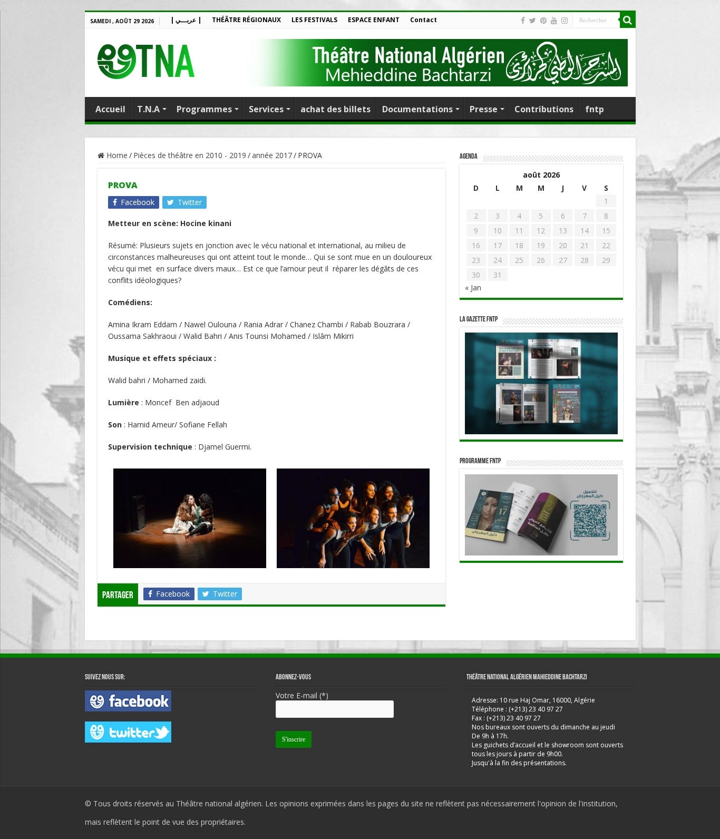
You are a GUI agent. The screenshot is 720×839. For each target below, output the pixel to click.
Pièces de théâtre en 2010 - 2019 (189, 155)
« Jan (473, 287)
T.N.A (148, 109)
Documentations (417, 109)
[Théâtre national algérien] (145, 59)
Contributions (543, 109)
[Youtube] (554, 20)
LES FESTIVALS (314, 19)
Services (266, 109)
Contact (423, 19)
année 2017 (272, 155)
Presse (484, 109)
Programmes (204, 109)
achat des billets (335, 109)
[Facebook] (523, 20)
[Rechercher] (628, 20)
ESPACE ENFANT (374, 19)
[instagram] (564, 20)
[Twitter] (532, 20)
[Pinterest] (543, 20)
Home (116, 155)
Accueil (110, 109)
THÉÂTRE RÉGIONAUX (246, 19)
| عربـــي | (185, 19)
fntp (594, 109)
